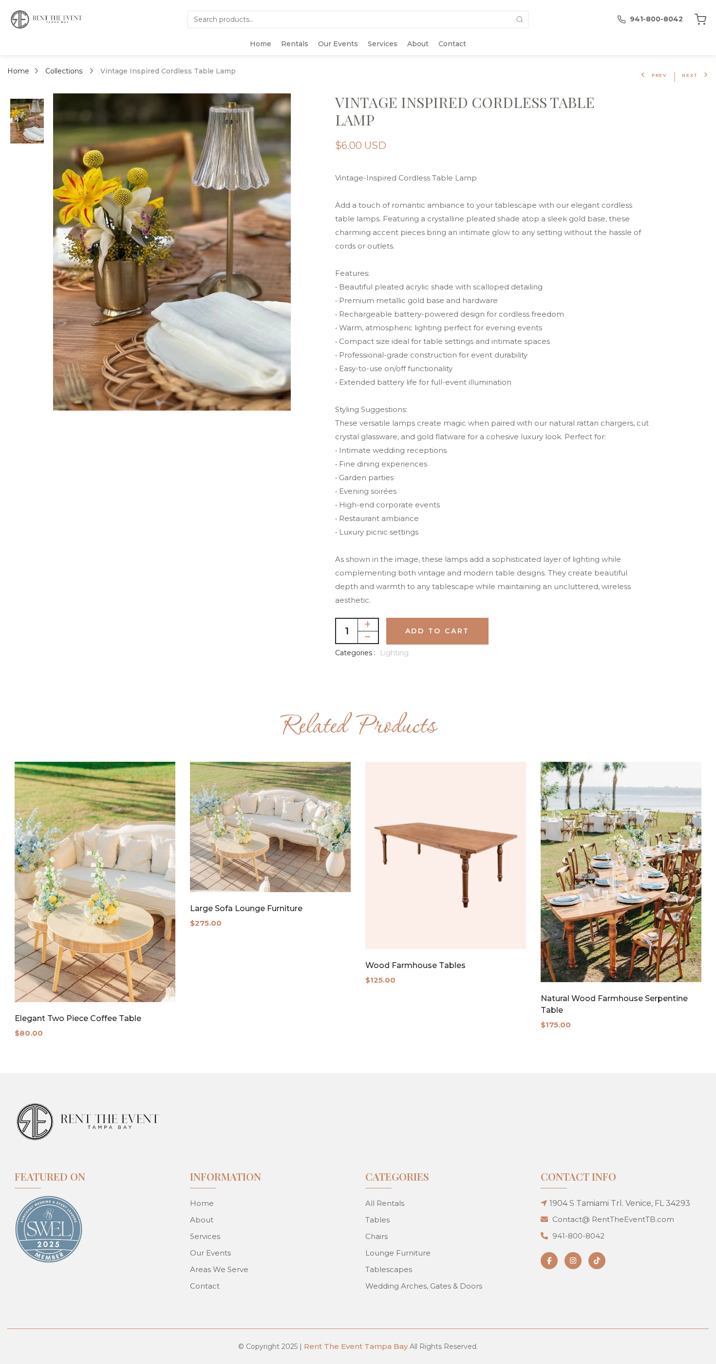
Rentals (294, 43)
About (418, 43)
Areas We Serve (219, 1269)
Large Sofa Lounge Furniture (246, 908)
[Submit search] (520, 19)
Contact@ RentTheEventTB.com (613, 1219)
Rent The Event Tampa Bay (356, 1346)
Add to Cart (437, 631)
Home (260, 43)
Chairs (376, 1236)
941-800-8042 (578, 1235)
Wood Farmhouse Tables (415, 965)
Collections (64, 71)
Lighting (394, 652)
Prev (659, 75)
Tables (377, 1219)
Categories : (355, 652)
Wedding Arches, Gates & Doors (423, 1286)
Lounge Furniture (398, 1252)
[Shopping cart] (700, 19)
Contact (452, 43)
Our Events (338, 43)
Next (690, 75)
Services (382, 43)
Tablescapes (388, 1269)
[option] (27, 121)
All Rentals (384, 1203)
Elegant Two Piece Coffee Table (78, 1018)
